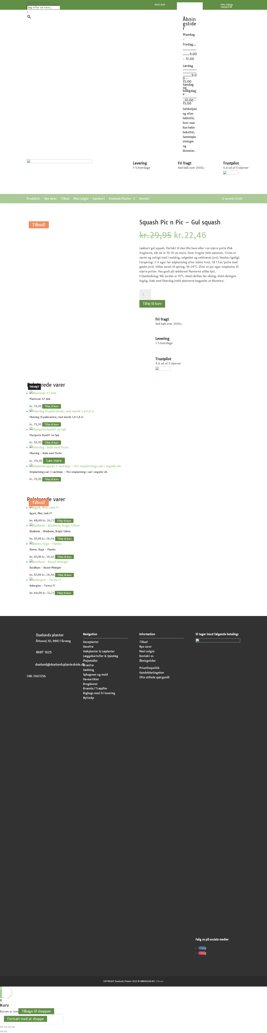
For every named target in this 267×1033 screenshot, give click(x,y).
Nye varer (50, 198)
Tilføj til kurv (152, 304)
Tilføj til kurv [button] (52, 406)
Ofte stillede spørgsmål (154, 677)
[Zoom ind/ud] (1, 1027)
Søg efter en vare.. (39, 2)
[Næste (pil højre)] (5, 1031)
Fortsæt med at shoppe (25, 1019)
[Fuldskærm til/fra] (5, 1027)
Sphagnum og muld (95, 674)
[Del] (9, 1027)
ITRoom (160, 981)
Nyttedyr (88, 698)
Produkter (33, 198)
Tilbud (65, 198)
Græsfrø (88, 665)
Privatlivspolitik (149, 668)
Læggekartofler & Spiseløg (100, 656)
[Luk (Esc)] (13, 1027)
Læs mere (54, 461)
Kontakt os (146, 656)
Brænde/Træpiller (95, 688)
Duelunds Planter (120, 198)
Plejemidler (90, 660)
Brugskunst (90, 684)
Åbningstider (147, 660)
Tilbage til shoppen (36, 1011)
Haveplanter (91, 642)
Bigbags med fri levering (99, 693)
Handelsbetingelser (151, 672)
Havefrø (88, 646)
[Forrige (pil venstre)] (1, 1031)
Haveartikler (91, 679)
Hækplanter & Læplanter (99, 651)
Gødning (88, 670)
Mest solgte (81, 198)
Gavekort (99, 198)
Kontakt (144, 198)
